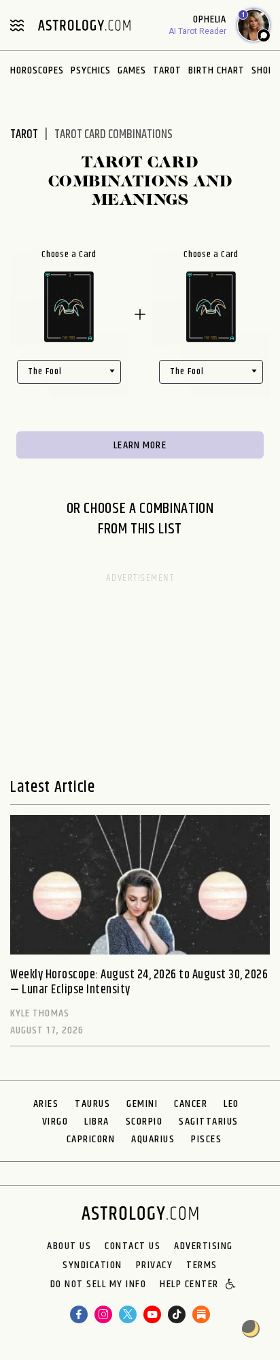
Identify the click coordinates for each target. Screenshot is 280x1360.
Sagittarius (209, 1121)
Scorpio (144, 1121)
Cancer (190, 1103)
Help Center (189, 1285)
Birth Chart (216, 70)
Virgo (55, 1121)
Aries (46, 1103)
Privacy (154, 1265)
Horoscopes (37, 70)
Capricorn (91, 1139)
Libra (96, 1121)
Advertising (203, 1246)
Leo (231, 1103)
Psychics (91, 70)
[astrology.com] (84, 25)
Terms (201, 1265)
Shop (262, 70)
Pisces (206, 1139)
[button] (231, 1285)
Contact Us (132, 1246)
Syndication (92, 1265)
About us (69, 1246)
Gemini (142, 1103)
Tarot (167, 70)
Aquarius (153, 1139)
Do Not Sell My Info (98, 1285)
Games (132, 70)
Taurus (92, 1103)
